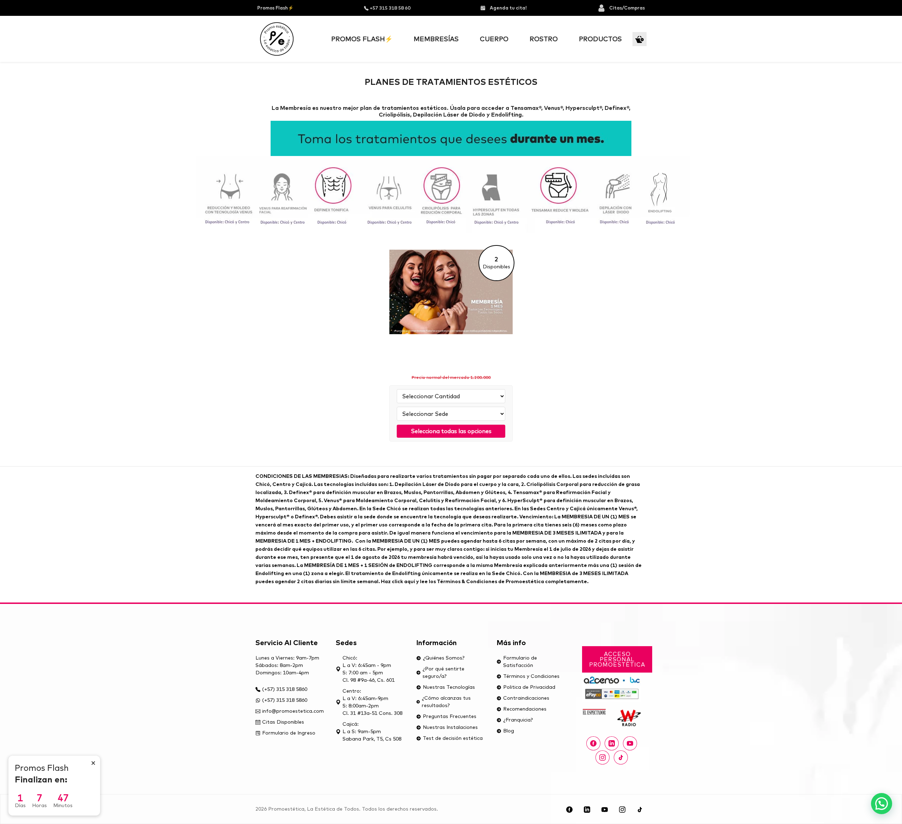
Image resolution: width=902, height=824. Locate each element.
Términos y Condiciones (531, 676)
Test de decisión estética (453, 738)
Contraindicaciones (526, 698)
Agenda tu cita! (508, 8)
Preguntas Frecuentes (449, 716)
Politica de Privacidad (529, 687)
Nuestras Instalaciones (450, 727)
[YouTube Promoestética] (605, 809)
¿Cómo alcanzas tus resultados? (446, 701)
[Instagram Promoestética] (602, 757)
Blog (508, 731)
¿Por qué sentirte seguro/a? (443, 672)
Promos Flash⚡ (275, 8)
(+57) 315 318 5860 (284, 689)
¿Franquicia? (518, 720)
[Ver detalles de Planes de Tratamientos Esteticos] (451, 298)
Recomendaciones (524, 709)
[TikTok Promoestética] (640, 809)
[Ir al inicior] (276, 39)
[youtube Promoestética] (630, 743)
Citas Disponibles (283, 722)
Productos (600, 39)
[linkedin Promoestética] (612, 743)
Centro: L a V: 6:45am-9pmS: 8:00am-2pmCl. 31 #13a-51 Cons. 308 (372, 702)
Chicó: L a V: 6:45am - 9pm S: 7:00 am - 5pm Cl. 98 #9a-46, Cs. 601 (368, 669)
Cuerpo (494, 39)
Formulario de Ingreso (288, 733)
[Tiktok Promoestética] (621, 757)
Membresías (436, 39)
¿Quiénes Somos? (443, 658)
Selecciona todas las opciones (451, 431)
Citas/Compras (627, 8)
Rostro (544, 39)
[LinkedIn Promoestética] (587, 809)
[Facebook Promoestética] (593, 743)
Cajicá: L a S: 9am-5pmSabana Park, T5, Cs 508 (371, 731)
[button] (881, 803)
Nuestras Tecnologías (449, 687)
